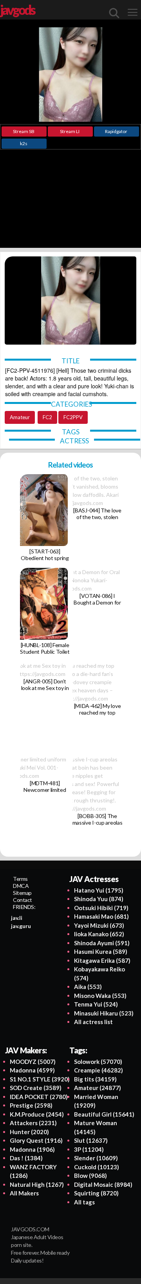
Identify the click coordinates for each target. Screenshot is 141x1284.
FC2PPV (73, 417)
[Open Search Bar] (114, 13)
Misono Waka (100, 995)
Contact (22, 899)
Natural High (37, 1184)
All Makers (24, 1193)
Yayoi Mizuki (99, 925)
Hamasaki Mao (101, 916)
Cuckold (96, 1166)
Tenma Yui (96, 1004)
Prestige (31, 1105)
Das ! (26, 1157)
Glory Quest (36, 1140)
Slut (91, 1140)
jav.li (16, 917)
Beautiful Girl (104, 1114)
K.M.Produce (37, 1114)
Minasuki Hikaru (104, 1013)
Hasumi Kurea (100, 951)
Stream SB (23, 131)
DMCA (21, 885)
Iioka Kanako (99, 933)
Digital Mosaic (103, 1184)
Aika (88, 986)
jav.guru (21, 926)
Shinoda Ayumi (102, 942)
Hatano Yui (98, 890)
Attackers (33, 1122)
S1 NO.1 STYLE (40, 1079)
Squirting (96, 1193)
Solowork (98, 1061)
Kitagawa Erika (102, 960)
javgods (17, 10)
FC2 (47, 417)
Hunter (29, 1131)
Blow (90, 1175)
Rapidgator (116, 131)
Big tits (95, 1079)
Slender (96, 1157)
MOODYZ (33, 1061)
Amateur (20, 417)
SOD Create (35, 1087)
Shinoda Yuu (98, 898)
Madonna (32, 1070)
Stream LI (70, 131)
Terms (20, 878)
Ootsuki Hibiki (101, 907)
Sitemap (22, 892)
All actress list (93, 1021)
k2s (23, 143)
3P (89, 1149)
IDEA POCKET (39, 1096)
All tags (84, 1202)
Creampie (98, 1070)
